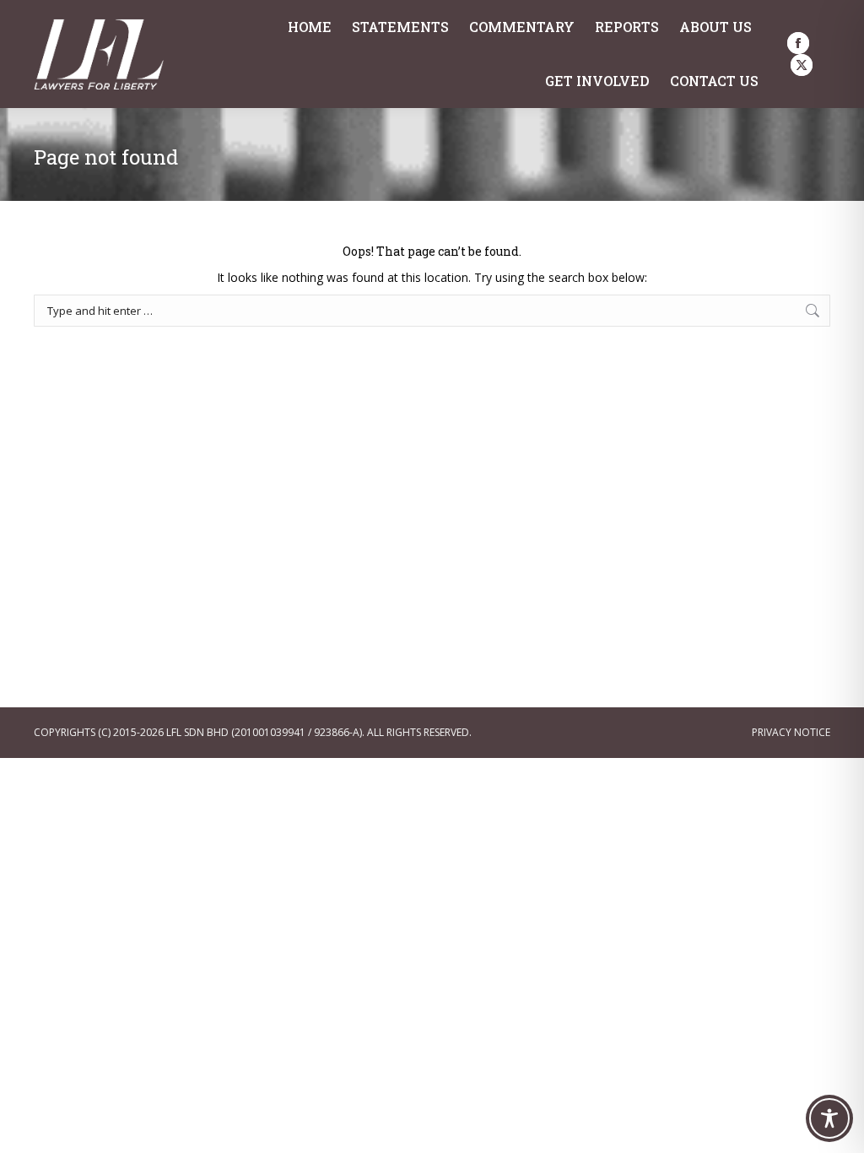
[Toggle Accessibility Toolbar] (829, 1118)
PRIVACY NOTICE (791, 732)
